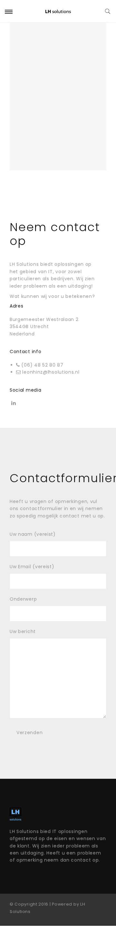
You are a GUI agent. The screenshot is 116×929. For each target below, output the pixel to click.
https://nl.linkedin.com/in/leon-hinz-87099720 (13, 404)
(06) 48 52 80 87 (42, 365)
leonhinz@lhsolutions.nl (50, 372)
